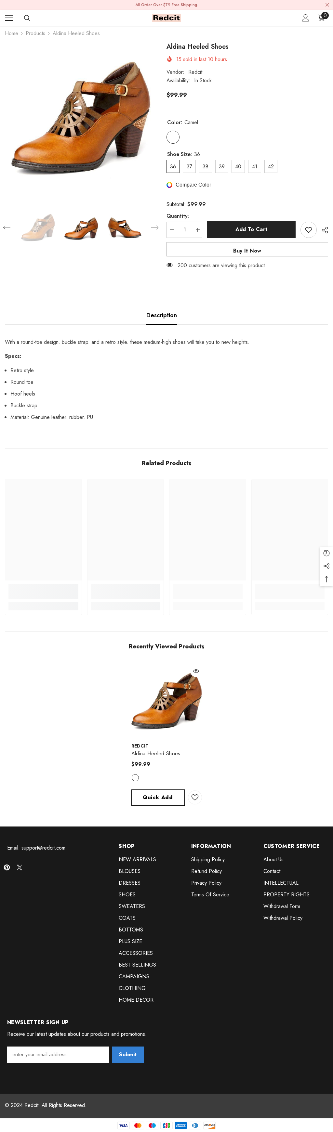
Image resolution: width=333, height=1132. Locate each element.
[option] (81, 118)
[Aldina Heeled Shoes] (166, 700)
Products (35, 33)
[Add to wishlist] (308, 230)
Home (11, 33)
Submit (128, 1054)
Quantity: (177, 216)
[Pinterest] (7, 867)
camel (135, 777)
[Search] (27, 18)
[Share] (322, 230)
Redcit (195, 72)
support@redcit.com (43, 848)
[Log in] (305, 17)
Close (327, 5)
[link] (43, 595)
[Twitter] (19, 867)
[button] (7, 227)
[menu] (9, 18)
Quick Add (158, 797)
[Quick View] (196, 671)
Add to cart (251, 229)
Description (161, 315)
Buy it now (247, 250)
